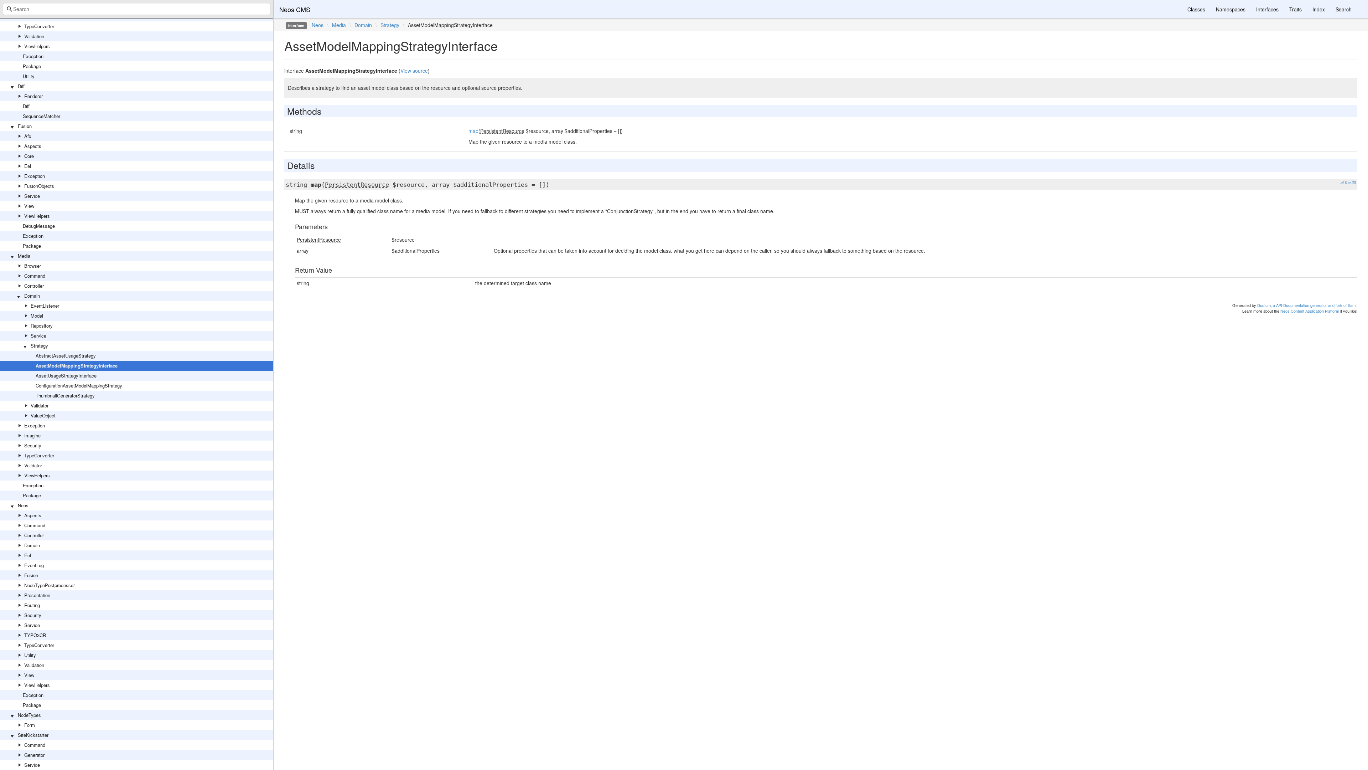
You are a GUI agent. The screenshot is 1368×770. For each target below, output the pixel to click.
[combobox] (136, 9)
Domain (32, 295)
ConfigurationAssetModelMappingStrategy (79, 385)
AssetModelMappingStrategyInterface (77, 365)
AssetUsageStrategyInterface (66, 375)
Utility (29, 76)
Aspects (32, 146)
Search (1344, 9)
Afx (27, 136)
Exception (33, 56)
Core (29, 156)
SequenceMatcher (41, 116)
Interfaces (1267, 9)
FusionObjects (39, 186)
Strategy (39, 345)
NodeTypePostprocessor (49, 585)
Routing (32, 605)
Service (32, 195)
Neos (23, 505)
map (473, 130)
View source (414, 70)
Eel (27, 166)
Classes (1196, 9)
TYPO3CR (35, 635)
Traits (1295, 9)
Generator (34, 754)
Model (37, 315)
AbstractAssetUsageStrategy (66, 355)
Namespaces (1230, 9)
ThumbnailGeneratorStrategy (65, 395)
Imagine (32, 435)
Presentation (37, 595)
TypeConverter (39, 26)
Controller (34, 285)
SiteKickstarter (33, 735)
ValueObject (43, 415)
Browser (32, 265)
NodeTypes (29, 715)
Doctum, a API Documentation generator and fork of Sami (1306, 305)
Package (32, 66)
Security (32, 445)
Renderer (33, 96)
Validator (39, 405)
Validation (34, 36)
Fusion (25, 126)
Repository (42, 325)
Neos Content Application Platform (1309, 311)
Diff (21, 86)
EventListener (45, 305)
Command (34, 275)
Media (24, 255)
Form (29, 725)
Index (1318, 9)
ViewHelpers (37, 46)
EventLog (34, 565)
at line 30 (1348, 182)
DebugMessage (39, 225)
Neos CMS (294, 9)
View (29, 205)
